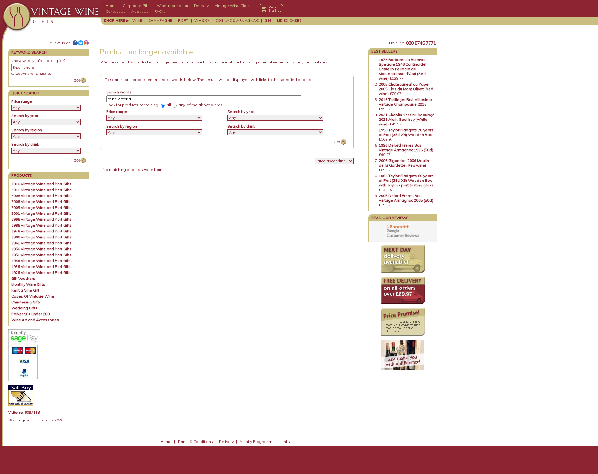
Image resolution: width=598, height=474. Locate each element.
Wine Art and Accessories (35, 319)
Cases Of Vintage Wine (32, 296)
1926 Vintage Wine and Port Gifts (41, 272)
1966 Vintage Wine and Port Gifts (41, 237)
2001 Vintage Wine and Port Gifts (41, 213)
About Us (140, 11)
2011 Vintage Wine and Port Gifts (41, 189)
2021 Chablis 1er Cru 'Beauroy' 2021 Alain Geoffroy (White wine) (406, 119)
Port (183, 20)
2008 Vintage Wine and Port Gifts (41, 195)
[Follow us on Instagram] (86, 42)
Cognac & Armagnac (237, 20)
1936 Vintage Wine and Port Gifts (41, 266)
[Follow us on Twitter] (80, 42)
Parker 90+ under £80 (30, 314)
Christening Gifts (26, 302)
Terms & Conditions (195, 441)
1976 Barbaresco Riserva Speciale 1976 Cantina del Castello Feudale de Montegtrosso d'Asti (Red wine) (402, 69)
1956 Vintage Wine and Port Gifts (41, 248)
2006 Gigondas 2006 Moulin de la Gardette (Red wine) (404, 162)
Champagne (160, 20)
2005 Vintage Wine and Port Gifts (41, 207)
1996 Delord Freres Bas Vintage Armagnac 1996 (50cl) (406, 147)
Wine (137, 20)
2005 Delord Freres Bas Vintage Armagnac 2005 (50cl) (406, 198)
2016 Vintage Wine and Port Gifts (41, 183)
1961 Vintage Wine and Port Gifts (41, 243)
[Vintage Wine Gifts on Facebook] (75, 42)
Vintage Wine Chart (232, 5)
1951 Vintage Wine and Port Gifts (41, 254)
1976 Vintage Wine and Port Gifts (41, 231)
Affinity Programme (257, 441)
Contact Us (116, 11)
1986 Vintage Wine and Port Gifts (41, 225)
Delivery (201, 5)
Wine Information (172, 5)
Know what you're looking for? (38, 60)
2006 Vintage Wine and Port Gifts (41, 201)
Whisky (201, 20)
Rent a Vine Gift (25, 290)
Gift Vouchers (23, 278)
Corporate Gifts (137, 5)
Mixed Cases (289, 20)
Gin (267, 20)
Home (111, 5)
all (168, 104)
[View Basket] (271, 8)
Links (285, 441)
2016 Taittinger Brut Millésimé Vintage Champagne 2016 (405, 101)
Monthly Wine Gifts (28, 284)
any (181, 104)
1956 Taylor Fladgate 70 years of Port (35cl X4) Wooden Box (406, 132)
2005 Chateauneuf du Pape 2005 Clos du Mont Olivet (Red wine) (406, 89)
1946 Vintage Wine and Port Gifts (41, 260)
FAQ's (159, 11)
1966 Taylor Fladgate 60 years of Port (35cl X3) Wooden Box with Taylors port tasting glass (406, 180)
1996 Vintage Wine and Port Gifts (41, 219)
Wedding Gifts (24, 308)
